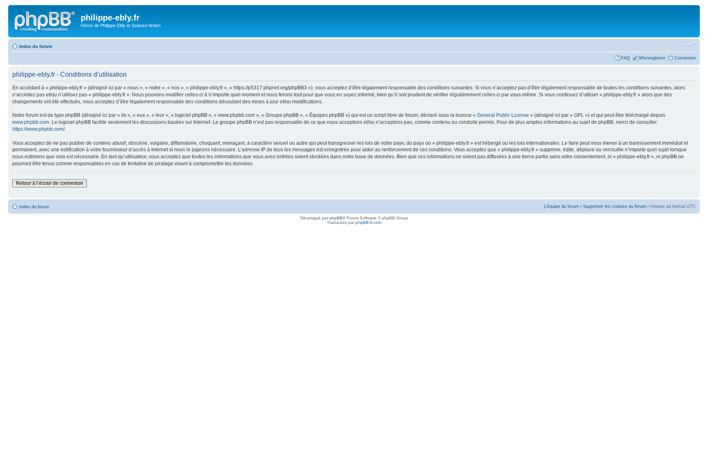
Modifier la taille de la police (690, 44)
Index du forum (35, 46)
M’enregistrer (652, 57)
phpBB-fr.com (368, 222)
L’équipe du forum (561, 206)
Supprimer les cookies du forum (614, 206)
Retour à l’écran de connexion (49, 183)
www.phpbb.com (30, 122)
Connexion (685, 57)
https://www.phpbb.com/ (38, 129)
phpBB (336, 218)
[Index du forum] (45, 20)
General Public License (503, 115)
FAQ (625, 57)
